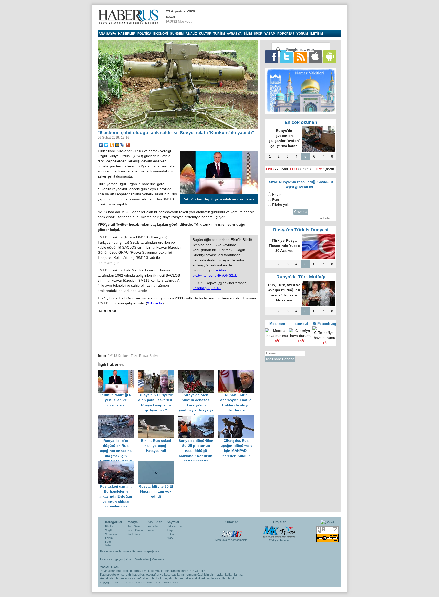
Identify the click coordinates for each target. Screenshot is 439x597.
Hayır (276, 195)
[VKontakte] (101, 145)
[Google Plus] (128, 145)
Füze (134, 356)
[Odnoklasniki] (112, 145)
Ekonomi (160, 33)
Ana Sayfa (107, 33)
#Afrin (221, 270)
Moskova (158, 559)
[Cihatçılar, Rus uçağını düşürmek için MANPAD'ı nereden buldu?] (237, 418)
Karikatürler (135, 534)
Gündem (177, 33)
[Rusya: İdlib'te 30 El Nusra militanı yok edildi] (157, 463)
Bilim (248, 33)
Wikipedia (155, 303)
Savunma (111, 534)
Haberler (126, 33)
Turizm (219, 33)
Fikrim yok (280, 205)
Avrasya (234, 33)
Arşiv (170, 537)
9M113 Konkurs (118, 356)
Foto (108, 541)
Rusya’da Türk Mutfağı (300, 276)
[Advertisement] (178, 333)
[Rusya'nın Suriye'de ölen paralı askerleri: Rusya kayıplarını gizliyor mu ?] (158, 372)
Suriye (154, 356)
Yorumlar (153, 526)
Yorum (302, 33)
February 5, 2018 (207, 288)
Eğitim (109, 537)
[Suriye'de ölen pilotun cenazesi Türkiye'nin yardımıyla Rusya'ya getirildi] (198, 372)
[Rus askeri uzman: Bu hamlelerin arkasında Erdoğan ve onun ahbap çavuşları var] (118, 463)
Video (108, 545)
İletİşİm (316, 33)
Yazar (151, 530)
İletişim (171, 530)
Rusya (143, 356)
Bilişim (109, 526)
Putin (129, 559)
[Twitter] (106, 145)
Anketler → (327, 218)
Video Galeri (135, 530)
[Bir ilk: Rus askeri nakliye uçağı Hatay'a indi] (158, 418)
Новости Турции (111, 559)
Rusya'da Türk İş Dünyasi (300, 229)
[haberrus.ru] (129, 16)
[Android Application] (329, 56)
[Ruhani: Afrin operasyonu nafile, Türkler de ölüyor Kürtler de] (237, 372)
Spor (258, 33)
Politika (144, 33)
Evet (275, 200)
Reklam (171, 534)
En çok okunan (301, 122)
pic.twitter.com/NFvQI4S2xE (215, 275)
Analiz (191, 33)
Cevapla (300, 212)
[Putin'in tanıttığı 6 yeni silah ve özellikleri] (118, 372)
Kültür (205, 33)
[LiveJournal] (122, 145)
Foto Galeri (134, 526)
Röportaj (285, 33)
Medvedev (142, 559)
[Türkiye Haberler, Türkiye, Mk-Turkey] (279, 532)
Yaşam (269, 33)
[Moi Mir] (117, 145)
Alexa (150, 582)
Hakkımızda (174, 526)
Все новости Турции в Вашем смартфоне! (130, 551)
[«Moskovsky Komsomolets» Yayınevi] (231, 531)
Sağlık (109, 530)
